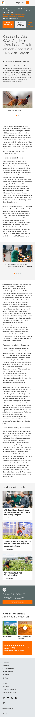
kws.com (14, 648)
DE (4, 713)
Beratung (6, 665)
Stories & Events (8, 668)
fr (19, 3)
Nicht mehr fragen (30, 24)
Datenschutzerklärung (9, 689)
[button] (25, 630)
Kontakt (5, 678)
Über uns (6, 675)
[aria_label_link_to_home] (3, 2)
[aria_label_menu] (32, 3)
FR (6, 713)
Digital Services (8, 671)
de (17, 3)
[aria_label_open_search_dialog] (23, 3)
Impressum (6, 686)
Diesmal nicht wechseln (20, 24)
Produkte (6, 662)
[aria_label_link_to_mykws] (27, 2)
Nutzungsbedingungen (9, 693)
